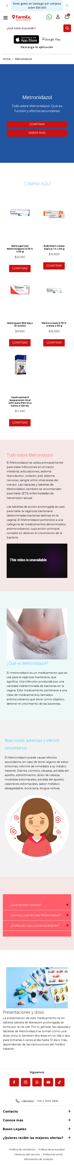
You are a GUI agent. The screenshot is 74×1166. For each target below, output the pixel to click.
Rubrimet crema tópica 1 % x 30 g (54, 247)
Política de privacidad (52, 1149)
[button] (5, 18)
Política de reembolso (22, 1149)
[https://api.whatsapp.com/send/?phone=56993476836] (49, 17)
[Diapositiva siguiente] (67, 5)
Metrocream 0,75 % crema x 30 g (54, 324)
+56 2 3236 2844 (47, 1101)
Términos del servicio (27, 1154)
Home (7, 59)
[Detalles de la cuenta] (58, 17)
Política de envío (53, 1154)
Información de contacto (38, 1159)
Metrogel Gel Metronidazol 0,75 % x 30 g (20, 249)
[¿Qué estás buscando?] (67, 28)
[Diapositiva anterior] (7, 5)
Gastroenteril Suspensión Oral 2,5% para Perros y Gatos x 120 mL (20, 401)
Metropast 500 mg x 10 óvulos (20, 324)
